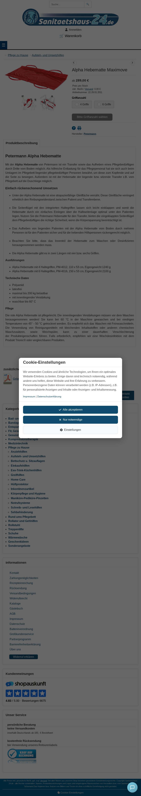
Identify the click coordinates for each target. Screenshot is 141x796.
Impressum (29, 396)
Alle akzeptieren (73, 409)
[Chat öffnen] (132, 787)
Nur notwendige (72, 419)
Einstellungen (72, 429)
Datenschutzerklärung (49, 396)
